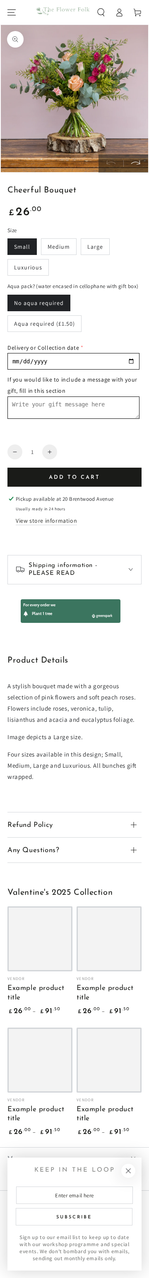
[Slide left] (111, 163)
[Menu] (11, 12)
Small (22, 246)
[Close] (128, 1171)
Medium (59, 246)
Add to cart (74, 477)
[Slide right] (135, 163)
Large (95, 246)
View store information (46, 520)
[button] (101, 12)
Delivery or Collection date (43, 347)
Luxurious (28, 267)
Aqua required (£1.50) (44, 323)
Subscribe (74, 1217)
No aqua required (39, 303)
